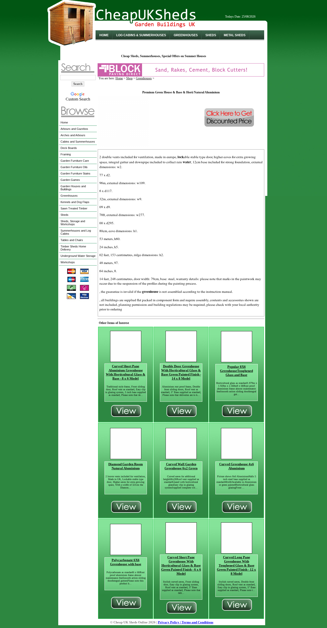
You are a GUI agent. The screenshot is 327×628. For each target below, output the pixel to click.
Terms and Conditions (197, 622)
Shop (129, 78)
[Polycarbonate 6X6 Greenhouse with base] (125, 553)
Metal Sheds (235, 35)
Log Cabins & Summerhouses (141, 35)
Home (104, 35)
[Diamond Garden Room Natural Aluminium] (125, 458)
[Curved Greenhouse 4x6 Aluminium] (236, 458)
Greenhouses (186, 35)
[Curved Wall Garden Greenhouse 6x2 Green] (181, 458)
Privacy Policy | (170, 622)
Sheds (210, 35)
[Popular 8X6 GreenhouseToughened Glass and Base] (236, 361)
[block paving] (181, 75)
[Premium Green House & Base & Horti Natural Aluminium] (123, 145)
